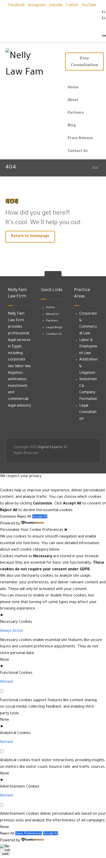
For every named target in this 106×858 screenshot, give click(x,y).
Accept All (39, 516)
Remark (6, 682)
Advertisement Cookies (19, 787)
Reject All (24, 516)
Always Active (11, 631)
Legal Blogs (54, 327)
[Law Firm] (34, 64)
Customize (8, 516)
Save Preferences (28, 833)
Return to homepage (30, 236)
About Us (52, 314)
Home (50, 307)
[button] (16, 5)
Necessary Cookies (16, 622)
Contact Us (54, 334)
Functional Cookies (16, 673)
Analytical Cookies (15, 733)
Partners (52, 321)
